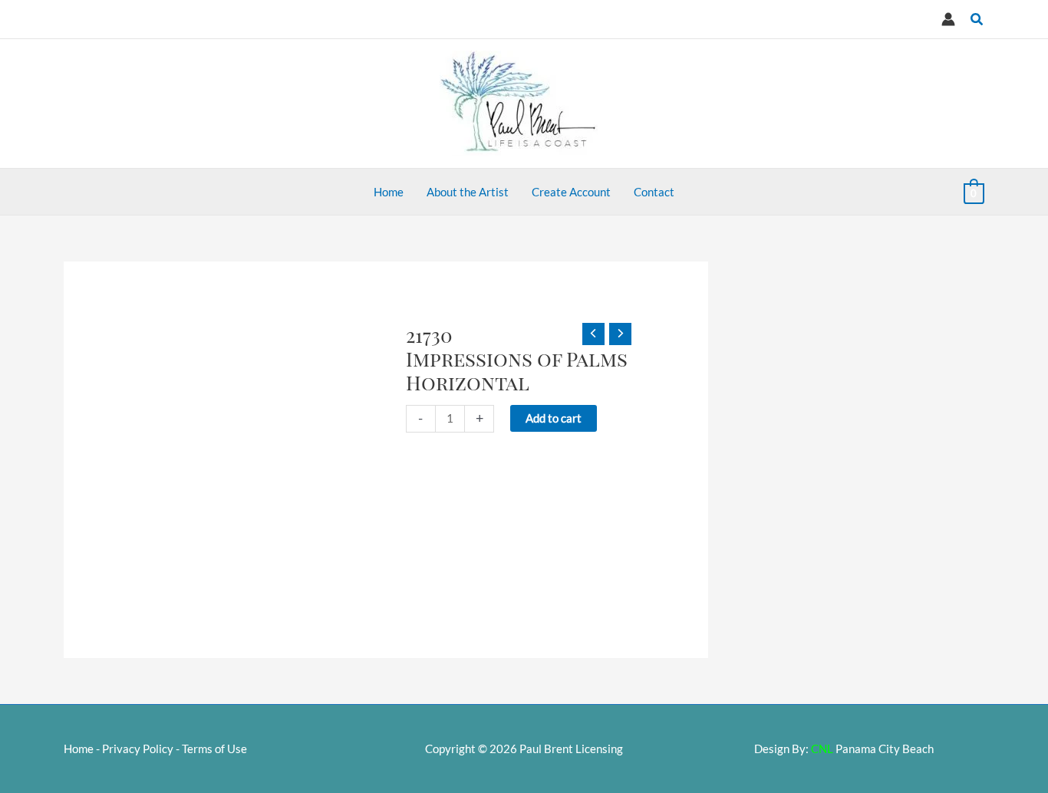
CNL (822, 748)
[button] (977, 19)
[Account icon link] (948, 19)
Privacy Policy (137, 748)
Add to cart (554, 418)
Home (79, 748)
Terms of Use (214, 748)
